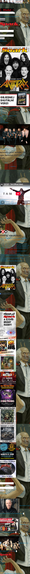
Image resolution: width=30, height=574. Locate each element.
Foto (1, 110)
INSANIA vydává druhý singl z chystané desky (10, 253)
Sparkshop (2, 121)
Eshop (9, 16)
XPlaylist (2, 569)
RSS (18, 16)
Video (1, 111)
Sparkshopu (13, 166)
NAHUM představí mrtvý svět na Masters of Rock (11, 261)
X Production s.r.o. (19, 573)
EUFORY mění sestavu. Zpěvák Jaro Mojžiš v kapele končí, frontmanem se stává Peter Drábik (13, 241)
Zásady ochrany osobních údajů (9, 115)
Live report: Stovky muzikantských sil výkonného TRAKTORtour (14, 246)
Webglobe (2, 571)
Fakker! (2, 564)
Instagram (5, 16)
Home (1, 107)
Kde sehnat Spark (4, 122)
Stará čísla (2, 120)
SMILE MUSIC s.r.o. (9, 573)
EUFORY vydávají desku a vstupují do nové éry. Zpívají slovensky (14, 245)
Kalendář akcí (3, 113)
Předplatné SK (3, 118)
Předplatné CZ (3, 117)
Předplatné (2, 562)
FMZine (2, 568)
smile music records (9, 149)
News (1, 108)
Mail (16, 16)
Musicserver (3, 567)
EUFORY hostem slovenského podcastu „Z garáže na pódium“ (14, 244)
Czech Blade (3, 565)
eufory (2, 149)
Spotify (6, 162)
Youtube (13, 16)
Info (1, 114)
